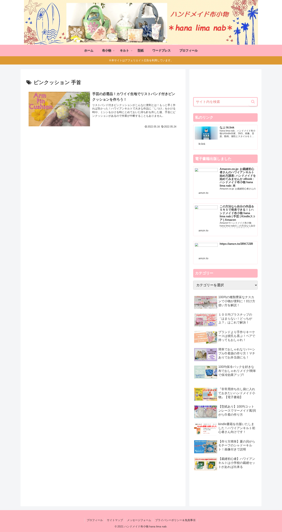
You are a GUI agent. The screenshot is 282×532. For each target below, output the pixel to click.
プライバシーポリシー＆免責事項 (175, 520)
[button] (253, 102)
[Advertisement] (103, 162)
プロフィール (95, 520)
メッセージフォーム (139, 520)
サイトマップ (115, 520)
